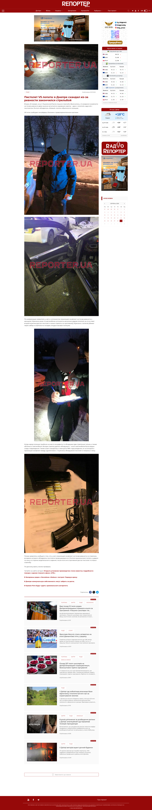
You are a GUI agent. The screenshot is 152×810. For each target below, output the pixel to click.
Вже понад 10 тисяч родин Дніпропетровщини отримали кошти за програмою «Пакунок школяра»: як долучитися (76, 608)
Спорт (71, 630)
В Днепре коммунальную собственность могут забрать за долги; (49, 581)
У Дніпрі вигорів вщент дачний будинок (76, 748)
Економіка (90, 602)
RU (149, 10)
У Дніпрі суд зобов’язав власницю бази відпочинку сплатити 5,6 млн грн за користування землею (76, 694)
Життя (73, 602)
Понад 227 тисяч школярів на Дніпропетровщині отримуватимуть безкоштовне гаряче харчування (74, 666)
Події (27, 92)
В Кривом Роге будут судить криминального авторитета (46, 585)
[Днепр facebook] (138, 11)
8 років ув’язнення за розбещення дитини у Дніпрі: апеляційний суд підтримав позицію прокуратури (77, 722)
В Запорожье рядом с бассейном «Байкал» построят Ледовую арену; (50, 577)
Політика (64, 602)
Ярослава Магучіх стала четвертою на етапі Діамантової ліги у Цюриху (75, 635)
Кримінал (80, 715)
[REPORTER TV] (135, 11)
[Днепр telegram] (132, 11)
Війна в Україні (66, 659)
